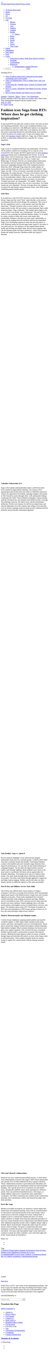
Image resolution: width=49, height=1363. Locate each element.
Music (12, 36)
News (7, 14)
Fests (7, 54)
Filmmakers (9, 50)
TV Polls (8, 18)
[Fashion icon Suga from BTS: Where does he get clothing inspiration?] (16, 1277)
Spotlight (13, 60)
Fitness (17, 34)
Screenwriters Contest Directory (26, 66)
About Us (9, 1312)
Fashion (13, 28)
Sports (12, 40)
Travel (12, 44)
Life (6, 20)
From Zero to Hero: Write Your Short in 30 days (27, 58)
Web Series (9, 52)
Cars (11, 26)
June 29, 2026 (6, 102)
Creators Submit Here (13, 1335)
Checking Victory (14, 136)
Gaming (13, 30)
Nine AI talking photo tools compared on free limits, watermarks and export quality (24, 77)
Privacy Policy (10, 1314)
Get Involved (10, 1324)
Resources (13, 64)
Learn (7, 56)
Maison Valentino (21, 1256)
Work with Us (10, 1320)
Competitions (15, 62)
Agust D (10, 1252)
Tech (12, 42)
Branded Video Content (14, 1322)
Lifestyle (11, 96)
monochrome (33, 1256)
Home (7, 12)
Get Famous (9, 1316)
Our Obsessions (32, 96)
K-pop (13, 1256)
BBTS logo (15, 1254)
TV (6, 16)
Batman (8, 1254)
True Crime (14, 46)
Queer (12, 38)
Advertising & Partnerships (15, 1330)
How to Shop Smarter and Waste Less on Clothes (23, 93)
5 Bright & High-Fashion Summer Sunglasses (17, 1250)
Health (12, 32)
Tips (7, 1328)
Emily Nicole (8, 104)
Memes (12, 22)
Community (9, 1332)
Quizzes (13, 24)
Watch (7, 48)
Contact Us (9, 1318)
